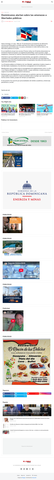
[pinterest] (33, 469)
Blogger (23, 477)
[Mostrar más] (27, 98)
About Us (23, 475)
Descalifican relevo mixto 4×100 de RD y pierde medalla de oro (26, 114)
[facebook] (21, 469)
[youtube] (27, 469)
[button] (2, 2)
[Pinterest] (22, 98)
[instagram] (30, 469)
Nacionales (6, 12)
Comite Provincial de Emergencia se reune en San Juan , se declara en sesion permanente (29, 430)
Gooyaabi (34, 477)
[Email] (25, 98)
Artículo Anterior (5, 132)
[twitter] (24, 469)
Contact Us (28, 475)
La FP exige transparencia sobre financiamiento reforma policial (8, 114)
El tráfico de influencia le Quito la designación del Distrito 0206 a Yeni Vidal (26, 424)
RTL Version (34, 475)
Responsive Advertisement (27, 7)
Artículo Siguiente (48, 132)
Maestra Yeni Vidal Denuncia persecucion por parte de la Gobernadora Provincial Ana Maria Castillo (29, 419)
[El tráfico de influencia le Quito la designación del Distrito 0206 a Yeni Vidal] (6, 426)
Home (18, 475)
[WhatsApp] (20, 98)
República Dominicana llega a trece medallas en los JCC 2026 (44, 114)
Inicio (2, 12)
